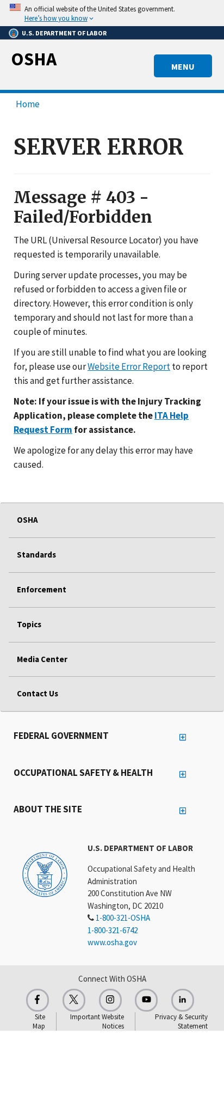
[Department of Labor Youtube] (146, 1000)
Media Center (42, 659)
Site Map (39, 1021)
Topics (29, 624)
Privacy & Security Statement (181, 1021)
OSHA (34, 58)
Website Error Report (129, 366)
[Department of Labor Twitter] (74, 1000)
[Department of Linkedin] (182, 1000)
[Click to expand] (112, 13)
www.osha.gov (112, 942)
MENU (183, 66)
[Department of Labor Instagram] (110, 1000)
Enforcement (41, 589)
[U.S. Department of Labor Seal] (45, 874)
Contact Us (37, 693)
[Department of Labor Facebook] (37, 1000)
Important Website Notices (97, 1021)
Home (28, 104)
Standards (36, 554)
